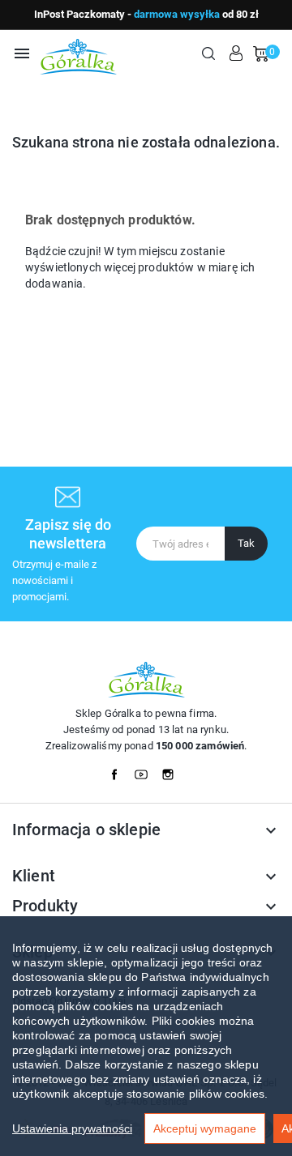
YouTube (146, 770)
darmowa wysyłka (177, 14)
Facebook (119, 770)
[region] (146, 1036)
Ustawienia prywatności (72, 1128)
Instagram (173, 770)
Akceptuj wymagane (204, 1128)
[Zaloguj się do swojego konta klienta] (236, 53)
